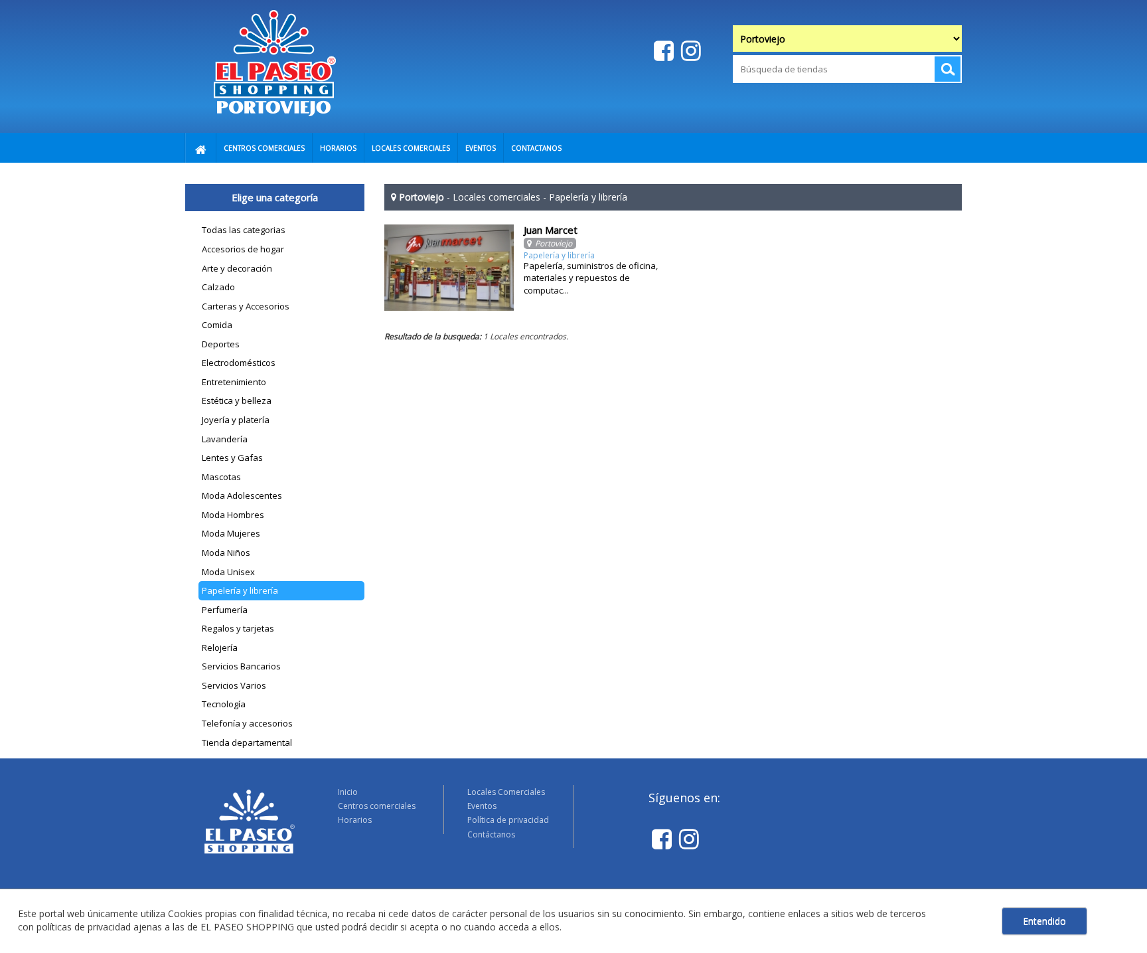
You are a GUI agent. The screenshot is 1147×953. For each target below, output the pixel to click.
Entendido (1044, 920)
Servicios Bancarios (241, 666)
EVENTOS (480, 148)
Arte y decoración (237, 268)
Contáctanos (491, 834)
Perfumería (225, 610)
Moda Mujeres (231, 533)
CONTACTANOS (536, 148)
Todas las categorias (243, 230)
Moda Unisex (228, 572)
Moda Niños (226, 553)
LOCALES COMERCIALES (411, 148)
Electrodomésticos (238, 363)
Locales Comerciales (506, 792)
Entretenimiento (234, 382)
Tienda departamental (247, 742)
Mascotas (221, 477)
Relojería (220, 647)
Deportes (221, 344)
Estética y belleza (236, 400)
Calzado (218, 287)
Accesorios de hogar (243, 249)
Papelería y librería (240, 590)
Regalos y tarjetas (238, 628)
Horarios (355, 819)
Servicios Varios (234, 685)
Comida (217, 325)
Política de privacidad (508, 819)
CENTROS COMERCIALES (264, 148)
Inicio (348, 792)
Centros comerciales (377, 806)
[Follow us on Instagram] (689, 50)
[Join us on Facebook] (662, 50)
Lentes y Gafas (232, 458)
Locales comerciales (496, 197)
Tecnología (224, 704)
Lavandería (225, 439)
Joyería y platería (235, 420)
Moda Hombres (233, 515)
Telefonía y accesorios (247, 723)
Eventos (482, 806)
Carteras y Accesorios (245, 306)
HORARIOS (338, 148)
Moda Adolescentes (242, 495)
